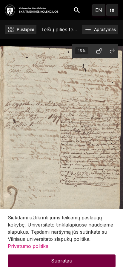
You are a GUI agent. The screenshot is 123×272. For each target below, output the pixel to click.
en (98, 10)
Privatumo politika (28, 246)
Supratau (61, 261)
